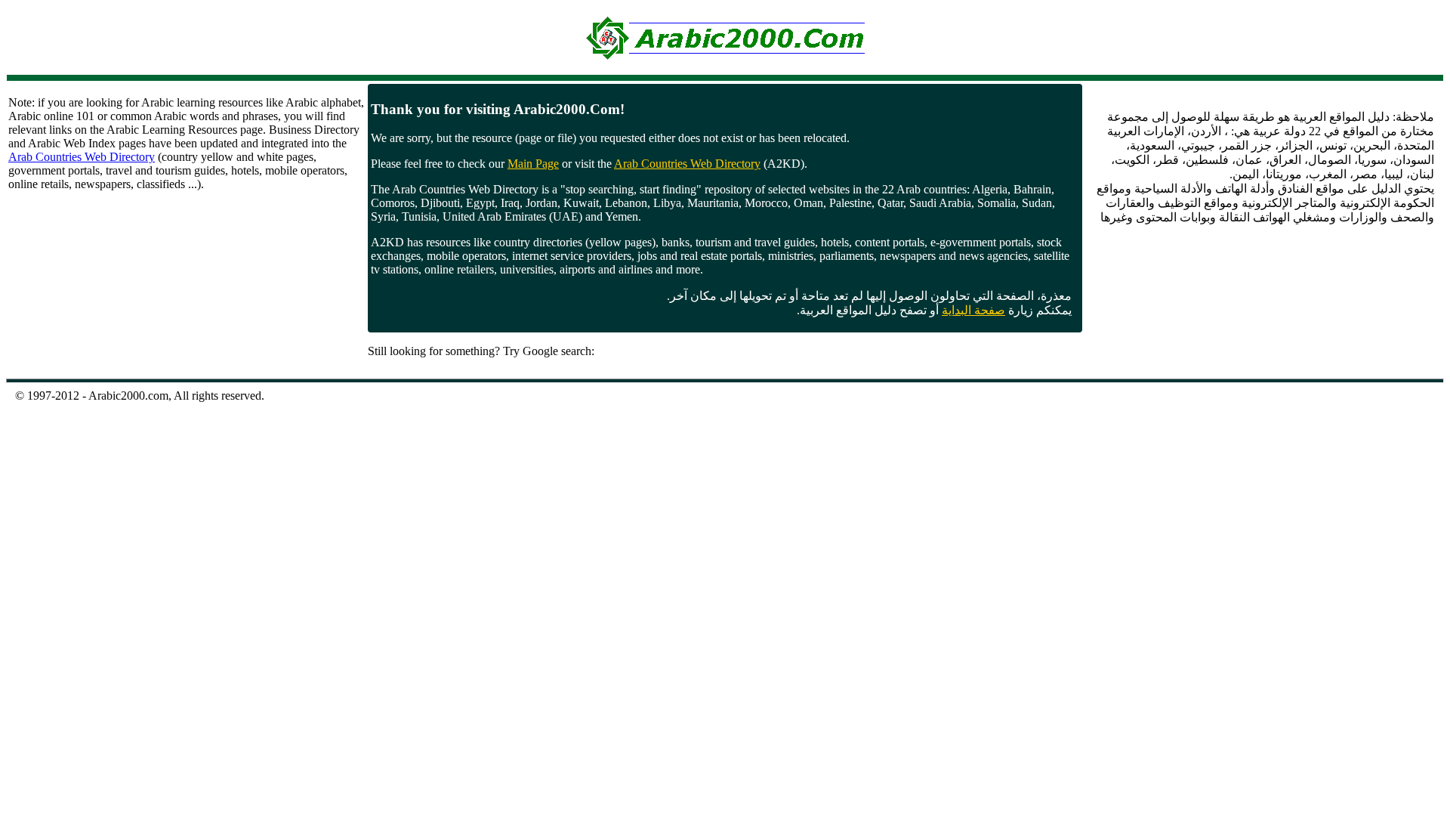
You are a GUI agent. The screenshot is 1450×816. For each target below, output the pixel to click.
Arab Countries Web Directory (81, 156)
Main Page (533, 163)
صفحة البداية (973, 310)
